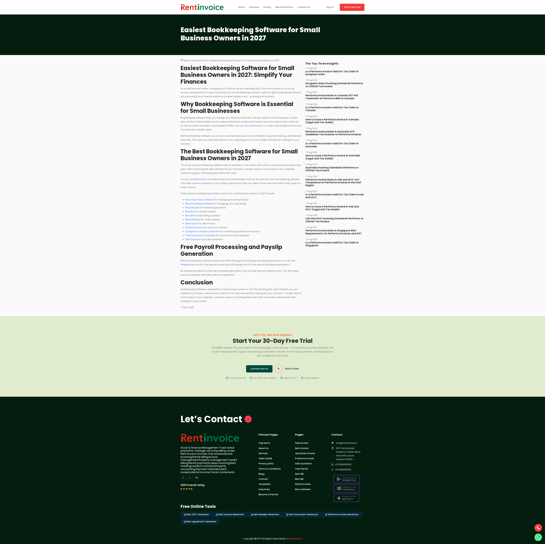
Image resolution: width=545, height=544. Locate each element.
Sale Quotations (193, 239)
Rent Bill (189, 211)
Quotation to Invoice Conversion (202, 231)
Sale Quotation (303, 463)
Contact (263, 479)
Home (241, 7)
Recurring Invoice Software (199, 199)
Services (263, 453)
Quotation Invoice (305, 453)
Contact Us (304, 7)
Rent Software (303, 489)
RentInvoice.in (294, 538)
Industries (264, 489)
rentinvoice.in (255, 125)
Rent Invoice (301, 448)
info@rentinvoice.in (346, 442)
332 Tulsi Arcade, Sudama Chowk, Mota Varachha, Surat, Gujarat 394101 (348, 454)
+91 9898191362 (343, 464)
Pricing (267, 7)
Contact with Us (259, 368)
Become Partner (284, 7)
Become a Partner (268, 494)
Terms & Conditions (270, 468)
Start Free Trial (352, 7)
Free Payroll (301, 468)
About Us (264, 448)
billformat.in (200, 179)
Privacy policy (266, 463)
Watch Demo (292, 368)
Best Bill (189, 215)
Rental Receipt (192, 219)
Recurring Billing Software (199, 203)
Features (254, 7)
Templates (265, 484)
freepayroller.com (190, 264)
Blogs (262, 473)
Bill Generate (192, 207)
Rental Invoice (303, 484)
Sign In (330, 7)
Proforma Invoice (194, 227)
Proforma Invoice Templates (200, 235)
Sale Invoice (191, 223)
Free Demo (264, 442)
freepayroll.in (241, 264)
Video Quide (265, 458)
